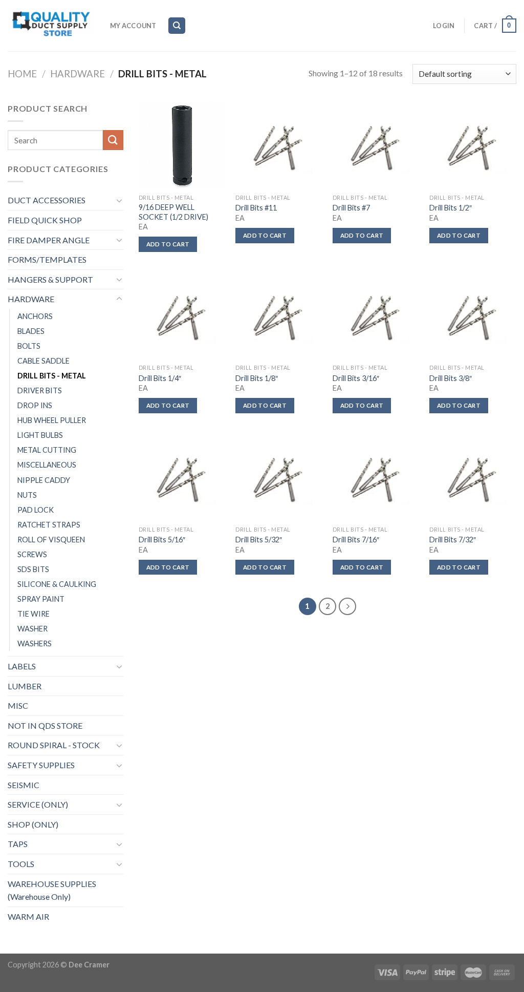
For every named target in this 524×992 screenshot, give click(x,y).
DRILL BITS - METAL (51, 375)
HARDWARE (77, 73)
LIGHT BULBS (40, 435)
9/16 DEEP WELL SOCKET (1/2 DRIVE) (173, 212)
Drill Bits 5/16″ (162, 539)
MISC (18, 705)
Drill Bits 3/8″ (450, 378)
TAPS (18, 844)
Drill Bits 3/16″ (356, 378)
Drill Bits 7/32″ (452, 539)
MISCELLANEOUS (46, 464)
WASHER (32, 628)
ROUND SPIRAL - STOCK (54, 745)
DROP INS (34, 405)
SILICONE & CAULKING (56, 584)
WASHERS (34, 643)
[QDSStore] (51, 26)
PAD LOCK (35, 509)
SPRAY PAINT (40, 599)
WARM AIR (28, 916)
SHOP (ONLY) (33, 824)
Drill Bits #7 (351, 207)
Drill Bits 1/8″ (256, 378)
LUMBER (24, 686)
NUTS (27, 495)
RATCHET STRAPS (48, 524)
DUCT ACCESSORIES (46, 200)
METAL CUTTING (46, 450)
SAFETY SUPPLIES (41, 765)
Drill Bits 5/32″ (258, 539)
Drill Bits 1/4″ (160, 378)
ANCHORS (35, 316)
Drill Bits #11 (256, 207)
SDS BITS (33, 569)
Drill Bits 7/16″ (356, 539)
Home (22, 73)
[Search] (176, 25)
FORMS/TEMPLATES (47, 259)
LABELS (22, 666)
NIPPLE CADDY (43, 480)
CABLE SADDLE (43, 360)
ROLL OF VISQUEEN (51, 539)
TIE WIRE (33, 613)
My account (133, 26)
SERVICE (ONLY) (38, 804)
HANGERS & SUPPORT (50, 279)
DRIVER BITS (39, 390)
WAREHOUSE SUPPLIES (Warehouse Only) (52, 890)
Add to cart (168, 244)
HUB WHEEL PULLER (51, 420)
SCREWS (32, 554)
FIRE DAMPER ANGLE (49, 240)
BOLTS (28, 346)
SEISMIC (23, 785)
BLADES (31, 331)
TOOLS (21, 864)
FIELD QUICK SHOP (45, 220)
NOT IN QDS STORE (45, 725)
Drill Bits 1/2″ (450, 207)
